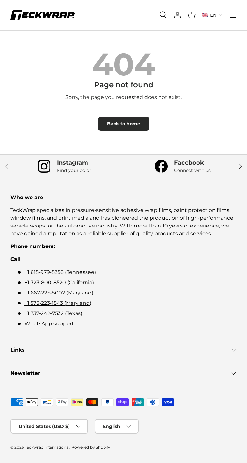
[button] (212, 15)
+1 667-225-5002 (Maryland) (58, 293)
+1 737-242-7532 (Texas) (53, 313)
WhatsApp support (49, 324)
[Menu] (233, 15)
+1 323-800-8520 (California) (59, 282)
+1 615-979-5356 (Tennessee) (60, 272)
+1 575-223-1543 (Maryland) (57, 303)
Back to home (123, 124)
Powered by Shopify (90, 447)
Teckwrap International (47, 447)
